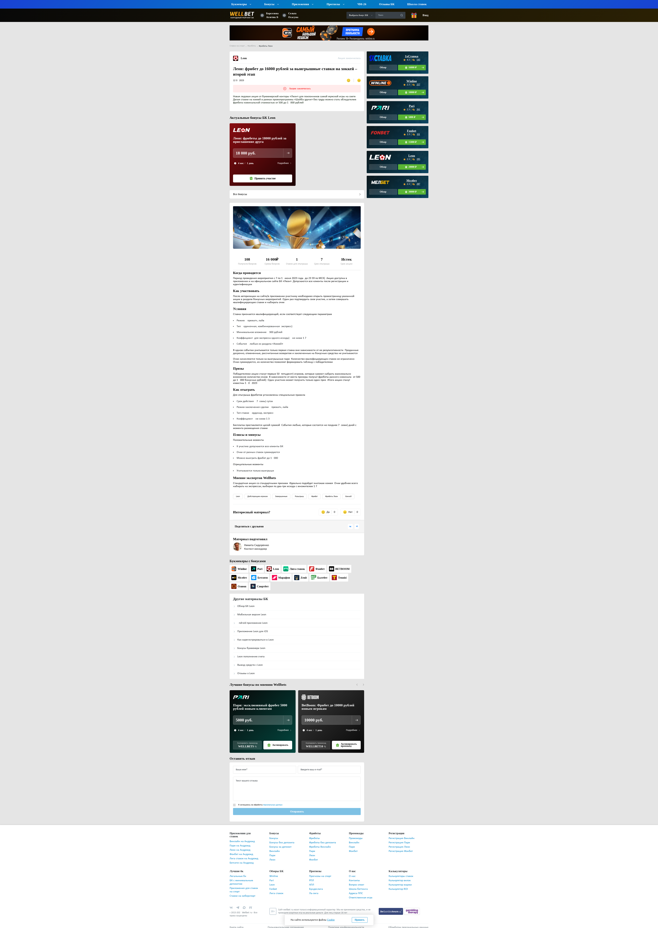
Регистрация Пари (399, 842)
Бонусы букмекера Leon (251, 648)
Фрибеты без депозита (322, 842)
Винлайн (274, 851)
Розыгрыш (299, 496)
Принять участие (265, 178)
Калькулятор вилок (400, 877)
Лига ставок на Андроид (244, 855)
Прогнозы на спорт (320, 873)
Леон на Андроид (240, 847)
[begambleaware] (391, 908)
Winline (412, 81)
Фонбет (313, 859)
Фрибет (314, 496)
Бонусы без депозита (281, 842)
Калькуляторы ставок (401, 873)
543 (418, 59)
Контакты (354, 877)
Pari (411, 106)
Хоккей (348, 496)
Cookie (331, 920)
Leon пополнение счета (251, 656)
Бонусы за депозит (280, 847)
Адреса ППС (356, 890)
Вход (425, 15)
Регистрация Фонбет (401, 851)
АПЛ (311, 881)
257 (418, 84)
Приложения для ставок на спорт (244, 887)
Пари (272, 855)
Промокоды (356, 838)
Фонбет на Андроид (241, 851)
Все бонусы (240, 194)
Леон (272, 859)
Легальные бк (238, 873)
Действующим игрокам (257, 496)
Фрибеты (314, 838)
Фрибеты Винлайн (320, 847)
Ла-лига (313, 890)
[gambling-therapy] (412, 908)
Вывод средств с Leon (250, 665)
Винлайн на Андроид (242, 838)
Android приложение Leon (252, 623)
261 (418, 109)
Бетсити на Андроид (242, 859)
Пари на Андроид (240, 842)
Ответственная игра (360, 894)
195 (418, 159)
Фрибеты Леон (331, 496)
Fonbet (411, 130)
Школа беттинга (358, 886)
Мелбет (412, 180)
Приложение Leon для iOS (252, 631)
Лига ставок (276, 890)
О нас (352, 873)
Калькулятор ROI (398, 886)
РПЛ (311, 877)
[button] (357, 685)
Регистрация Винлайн (402, 838)
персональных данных (272, 805)
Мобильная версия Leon (251, 614)
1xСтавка (412, 56)
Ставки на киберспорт (242, 892)
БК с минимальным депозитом (241, 879)
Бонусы (273, 838)
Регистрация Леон (399, 847)
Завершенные (281, 496)
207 (418, 184)
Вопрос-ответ (356, 881)
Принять (359, 920)
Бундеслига (316, 886)
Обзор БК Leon (245, 606)
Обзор (383, 67)
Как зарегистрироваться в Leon (255, 639)
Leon (238, 496)
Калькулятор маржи (400, 881)
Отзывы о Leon (246, 673)
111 (418, 134)
